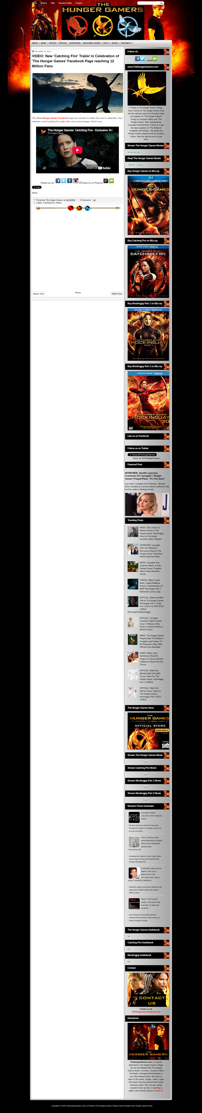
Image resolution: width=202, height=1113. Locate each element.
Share (35, 193)
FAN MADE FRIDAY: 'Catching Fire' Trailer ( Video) (151, 816)
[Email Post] (94, 200)
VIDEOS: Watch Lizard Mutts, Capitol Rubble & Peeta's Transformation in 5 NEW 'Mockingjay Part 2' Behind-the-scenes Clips (151, 586)
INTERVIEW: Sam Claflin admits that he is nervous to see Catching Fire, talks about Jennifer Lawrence (144, 874)
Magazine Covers (92, 43)
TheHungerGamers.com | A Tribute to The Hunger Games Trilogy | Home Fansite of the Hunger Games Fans (109, 1106)
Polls (106, 43)
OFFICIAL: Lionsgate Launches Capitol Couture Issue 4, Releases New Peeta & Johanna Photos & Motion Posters (151, 624)
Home (34, 3)
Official (63, 43)
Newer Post (38, 294)
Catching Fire (49, 203)
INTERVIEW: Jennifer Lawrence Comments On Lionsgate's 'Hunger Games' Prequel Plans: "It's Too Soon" (145, 476)
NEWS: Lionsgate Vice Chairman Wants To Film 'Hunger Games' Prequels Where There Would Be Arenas (150, 568)
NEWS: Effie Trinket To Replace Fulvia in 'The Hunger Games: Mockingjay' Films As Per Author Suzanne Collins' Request (152, 533)
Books (115, 43)
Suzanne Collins (65, 3)
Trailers (44, 3)
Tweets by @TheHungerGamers (146, 458)
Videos (35, 43)
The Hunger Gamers (55, 200)
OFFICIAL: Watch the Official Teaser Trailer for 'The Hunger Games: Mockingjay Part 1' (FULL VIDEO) (150, 694)
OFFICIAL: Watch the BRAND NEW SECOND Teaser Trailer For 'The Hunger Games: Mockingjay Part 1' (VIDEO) (152, 676)
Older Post (117, 294)
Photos (52, 43)
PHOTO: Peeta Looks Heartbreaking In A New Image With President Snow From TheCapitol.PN (145, 844)
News (43, 43)
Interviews (75, 43)
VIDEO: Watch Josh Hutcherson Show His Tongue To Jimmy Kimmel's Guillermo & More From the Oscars (151, 659)
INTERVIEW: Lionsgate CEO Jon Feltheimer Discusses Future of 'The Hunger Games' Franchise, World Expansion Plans (151, 551)
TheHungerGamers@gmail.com (146, 1012)
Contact (79, 3)
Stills (53, 3)
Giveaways (126, 43)
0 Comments (85, 200)
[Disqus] (77, 250)
